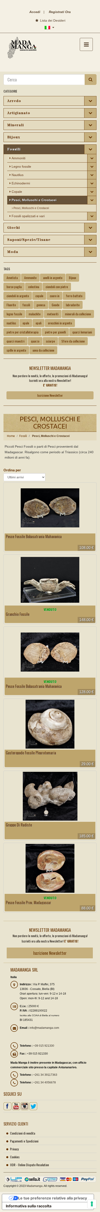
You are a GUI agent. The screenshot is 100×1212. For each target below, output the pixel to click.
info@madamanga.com (44, 1027)
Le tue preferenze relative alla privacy (52, 1198)
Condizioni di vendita (22, 1133)
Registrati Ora (60, 12)
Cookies (15, 1156)
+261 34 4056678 (44, 1082)
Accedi (34, 12)
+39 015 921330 (43, 1045)
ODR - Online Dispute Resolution (29, 1164)
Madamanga (35, 1186)
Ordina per (12, 470)
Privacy (14, 1148)
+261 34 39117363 (45, 1074)
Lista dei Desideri (52, 20)
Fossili (23, 435)
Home (11, 435)
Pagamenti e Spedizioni (24, 1141)
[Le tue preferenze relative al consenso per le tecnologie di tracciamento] (91, 1203)
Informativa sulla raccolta (28, 1206)
